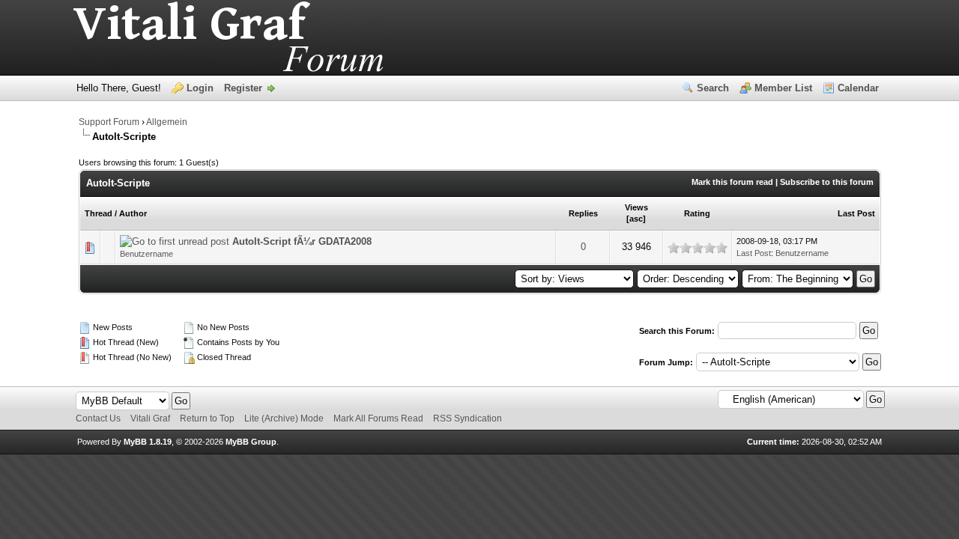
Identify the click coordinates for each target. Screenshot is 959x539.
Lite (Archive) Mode (284, 418)
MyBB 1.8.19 (148, 441)
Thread (98, 213)
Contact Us (98, 418)
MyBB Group (251, 441)
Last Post (856, 213)
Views (636, 207)
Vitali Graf (150, 418)
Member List (783, 88)
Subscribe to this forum (827, 181)
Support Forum (109, 122)
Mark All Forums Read (378, 418)
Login (200, 88)
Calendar (858, 88)
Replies (583, 213)
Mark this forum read (732, 181)
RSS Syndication (467, 418)
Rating (697, 213)
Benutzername (146, 253)
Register (243, 88)
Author (133, 213)
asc (636, 218)
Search (713, 88)
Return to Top (207, 418)
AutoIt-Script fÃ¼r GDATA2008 (302, 241)
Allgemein (166, 122)
